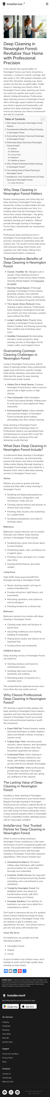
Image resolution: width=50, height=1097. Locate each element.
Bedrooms (15, 157)
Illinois (19, 982)
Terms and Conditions (10, 1054)
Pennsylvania (13, 984)
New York (5, 984)
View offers (6, 1034)
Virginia (37, 982)
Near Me (5, 1038)
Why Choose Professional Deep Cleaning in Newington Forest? (24, 165)
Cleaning (5, 1022)
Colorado (21, 980)
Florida (28, 986)
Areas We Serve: (17, 183)
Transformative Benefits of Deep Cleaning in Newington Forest (25, 131)
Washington (30, 982)
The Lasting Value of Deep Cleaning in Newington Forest (23, 172)
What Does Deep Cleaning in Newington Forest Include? (24, 144)
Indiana (15, 980)
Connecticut (21, 984)
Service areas (7, 1042)
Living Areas (16, 154)
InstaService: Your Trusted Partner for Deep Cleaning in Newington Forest (25, 178)
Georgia (24, 982)
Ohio (9, 982)
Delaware (4, 986)
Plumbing (5, 1030)
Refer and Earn (7, 1082)
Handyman (6, 1026)
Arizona (13, 982)
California (22, 986)
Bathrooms (15, 151)
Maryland (11, 986)
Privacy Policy (7, 1058)
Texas (16, 986)
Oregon (34, 980)
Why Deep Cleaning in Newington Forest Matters (24, 124)
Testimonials (7, 1078)
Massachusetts (30, 984)
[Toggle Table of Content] (41, 119)
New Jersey (44, 982)
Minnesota (28, 980)
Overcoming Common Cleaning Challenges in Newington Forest (25, 138)
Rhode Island (39, 984)
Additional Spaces (18, 160)
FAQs (4, 1062)
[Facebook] (4, 1092)
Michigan (40, 980)
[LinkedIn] (17, 1092)
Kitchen (14, 148)
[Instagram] (11, 1092)
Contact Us (6, 1074)
